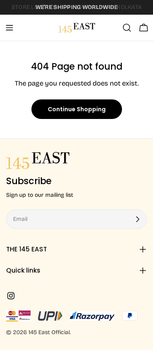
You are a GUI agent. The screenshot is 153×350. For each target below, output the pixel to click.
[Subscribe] (137, 219)
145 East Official (49, 332)
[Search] (127, 28)
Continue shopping (77, 109)
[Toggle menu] (9, 28)
